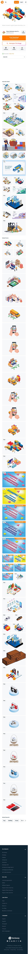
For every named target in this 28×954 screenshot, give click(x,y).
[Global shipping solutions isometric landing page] (9, 227)
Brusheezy (4, 944)
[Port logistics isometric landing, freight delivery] (8, 107)
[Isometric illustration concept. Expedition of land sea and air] (7, 116)
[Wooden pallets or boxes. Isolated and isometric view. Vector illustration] (13, 750)
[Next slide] (22, 912)
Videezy (4, 949)
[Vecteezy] (2, 2)
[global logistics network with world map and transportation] (8, 261)
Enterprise (4, 952)
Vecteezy (4, 947)
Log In (21, 2)
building (10, 912)
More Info (5, 56)
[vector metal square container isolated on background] (19, 710)
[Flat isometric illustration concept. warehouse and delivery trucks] (8, 87)
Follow (23, 32)
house (16, 912)
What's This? (11, 53)
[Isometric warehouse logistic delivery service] (8, 151)
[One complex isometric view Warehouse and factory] (13, 138)
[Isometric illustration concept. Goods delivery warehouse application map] (7, 252)
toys (4, 912)
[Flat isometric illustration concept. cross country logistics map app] (7, 209)
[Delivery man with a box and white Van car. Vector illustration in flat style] (13, 274)
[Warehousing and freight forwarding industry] (19, 97)
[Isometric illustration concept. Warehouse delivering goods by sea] (20, 218)
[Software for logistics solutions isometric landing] (13, 196)
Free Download (14, 37)
